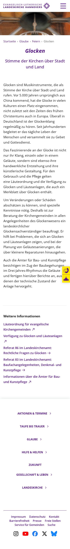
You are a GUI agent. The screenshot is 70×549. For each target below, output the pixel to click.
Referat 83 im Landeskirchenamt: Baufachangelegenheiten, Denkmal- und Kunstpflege (32, 364)
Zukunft (35, 465)
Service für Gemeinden (29, 525)
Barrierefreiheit (19, 521)
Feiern (36, 41)
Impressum (18, 517)
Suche (51, 525)
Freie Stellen (53, 521)
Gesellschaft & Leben (32, 475)
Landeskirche (32, 487)
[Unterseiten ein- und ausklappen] (50, 413)
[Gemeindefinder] (66, 279)
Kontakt (54, 517)
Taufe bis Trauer (32, 426)
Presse (37, 521)
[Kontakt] (66, 271)
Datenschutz (37, 517)
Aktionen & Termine (32, 413)
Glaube (24, 41)
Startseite (9, 41)
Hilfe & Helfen (32, 452)
